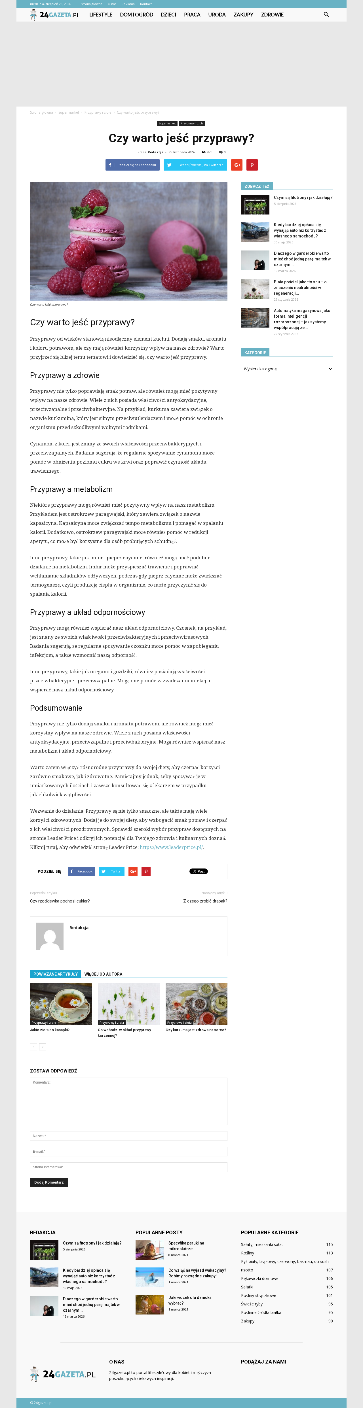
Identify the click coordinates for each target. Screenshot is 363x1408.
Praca (192, 15)
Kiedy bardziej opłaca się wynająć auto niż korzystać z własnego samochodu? (300, 230)
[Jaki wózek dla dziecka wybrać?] (150, 1304)
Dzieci (168, 15)
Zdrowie (272, 15)
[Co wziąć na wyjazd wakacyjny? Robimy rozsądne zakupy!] (150, 1277)
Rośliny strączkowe (258, 1295)
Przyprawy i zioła (192, 123)
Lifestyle (101, 15)
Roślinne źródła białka (261, 1312)
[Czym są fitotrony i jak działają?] (255, 205)
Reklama (128, 4)
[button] (326, 15)
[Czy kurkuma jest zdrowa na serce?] (196, 1004)
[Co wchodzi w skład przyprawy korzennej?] (129, 1004)
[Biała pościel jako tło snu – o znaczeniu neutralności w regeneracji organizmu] (255, 289)
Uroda (217, 15)
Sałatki (247, 1287)
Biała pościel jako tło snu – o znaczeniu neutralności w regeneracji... (300, 288)
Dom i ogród (136, 15)
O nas (112, 4)
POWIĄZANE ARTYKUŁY (55, 974)
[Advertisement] (181, 64)
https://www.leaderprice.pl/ (171, 847)
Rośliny (247, 1253)
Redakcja (156, 152)
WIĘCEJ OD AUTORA (103, 974)
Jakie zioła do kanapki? (49, 1030)
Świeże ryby (252, 1304)
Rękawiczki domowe (259, 1278)
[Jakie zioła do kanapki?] (61, 1004)
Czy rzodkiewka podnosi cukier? (60, 901)
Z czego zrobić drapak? (205, 901)
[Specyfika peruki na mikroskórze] (150, 1250)
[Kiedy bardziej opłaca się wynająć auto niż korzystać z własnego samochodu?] (255, 232)
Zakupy (243, 15)
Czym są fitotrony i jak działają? (303, 197)
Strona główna (91, 4)
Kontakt (146, 4)
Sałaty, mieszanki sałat (262, 1244)
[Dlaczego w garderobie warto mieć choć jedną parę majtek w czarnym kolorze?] (255, 260)
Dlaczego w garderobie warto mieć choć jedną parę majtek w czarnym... (302, 259)
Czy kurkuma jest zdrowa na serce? (196, 1030)
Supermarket (167, 123)
